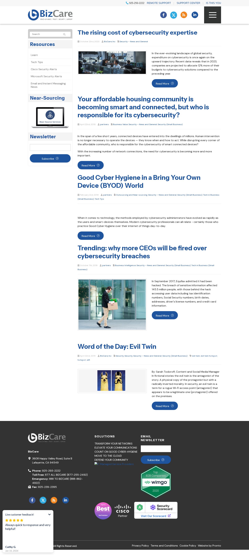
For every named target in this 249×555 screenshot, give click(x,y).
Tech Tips (99, 199)
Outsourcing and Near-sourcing (131, 195)
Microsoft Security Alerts (46, 76)
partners (104, 124)
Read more (162, 83)
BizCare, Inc (109, 41)
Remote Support (159, 3)
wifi (88, 360)
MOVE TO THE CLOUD (108, 456)
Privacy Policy (140, 545)
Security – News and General (134, 41)
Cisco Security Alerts (44, 69)
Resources (42, 44)
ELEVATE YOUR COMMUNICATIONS (116, 447)
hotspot (82, 360)
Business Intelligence (125, 265)
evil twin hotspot (209, 356)
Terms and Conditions (164, 545)
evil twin (196, 356)
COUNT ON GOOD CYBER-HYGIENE (116, 451)
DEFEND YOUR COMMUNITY (111, 460)
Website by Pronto (209, 545)
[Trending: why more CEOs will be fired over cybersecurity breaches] (112, 304)
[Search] (66, 34)
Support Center (188, 3)
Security (120, 356)
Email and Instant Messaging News (48, 85)
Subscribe (48, 158)
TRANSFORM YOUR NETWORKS (113, 443)
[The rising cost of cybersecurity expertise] (112, 62)
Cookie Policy (188, 545)
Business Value (120, 124)
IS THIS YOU (213, 3)
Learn (34, 55)
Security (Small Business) (170, 124)
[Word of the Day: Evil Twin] (112, 381)
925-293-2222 (136, 3)
